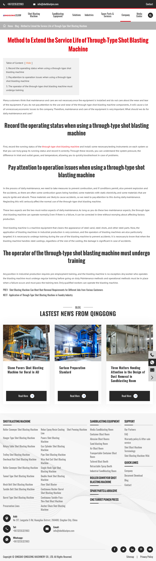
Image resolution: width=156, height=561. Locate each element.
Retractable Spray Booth (101, 466)
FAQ (126, 434)
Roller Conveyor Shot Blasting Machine (20, 429)
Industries (89, 15)
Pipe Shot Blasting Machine (53, 454)
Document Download (133, 475)
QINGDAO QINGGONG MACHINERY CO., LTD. (34, 557)
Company (126, 15)
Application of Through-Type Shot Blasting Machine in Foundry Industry (41, 295)
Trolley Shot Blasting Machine (16, 454)
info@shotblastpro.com (47, 4)
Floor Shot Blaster (49, 484)
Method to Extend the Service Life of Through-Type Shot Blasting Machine (54, 26)
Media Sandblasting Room (101, 429)
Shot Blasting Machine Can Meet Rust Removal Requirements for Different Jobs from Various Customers (56, 290)
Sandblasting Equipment (58, 14)
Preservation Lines (11, 506)
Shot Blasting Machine (34, 14)
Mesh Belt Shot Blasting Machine (18, 484)
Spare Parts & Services (107, 14)
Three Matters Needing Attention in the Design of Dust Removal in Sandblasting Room (128, 374)
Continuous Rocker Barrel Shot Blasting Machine (52, 491)
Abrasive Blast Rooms (99, 439)
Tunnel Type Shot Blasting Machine (18, 476)
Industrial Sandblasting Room (103, 471)
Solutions (76, 15)
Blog (17, 26)
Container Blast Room (100, 434)
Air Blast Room (96, 448)
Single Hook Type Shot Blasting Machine (51, 469)
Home (10, 26)
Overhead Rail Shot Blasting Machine (19, 459)
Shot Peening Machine (77, 429)
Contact (149, 4)
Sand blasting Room (99, 444)
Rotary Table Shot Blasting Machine (19, 446)
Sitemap (130, 557)
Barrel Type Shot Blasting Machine (18, 497)
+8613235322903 (15, 4)
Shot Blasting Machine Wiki (136, 456)
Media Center (139, 14)
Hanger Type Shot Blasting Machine (19, 438)
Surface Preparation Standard (72, 369)
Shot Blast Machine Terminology (133, 449)
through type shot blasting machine (60, 146)
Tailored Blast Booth (99, 461)
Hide (28, 62)
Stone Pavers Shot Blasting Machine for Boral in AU (25, 369)
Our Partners (130, 429)
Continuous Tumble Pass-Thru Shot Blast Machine (52, 499)
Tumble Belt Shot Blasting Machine (19, 489)
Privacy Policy (146, 557)
